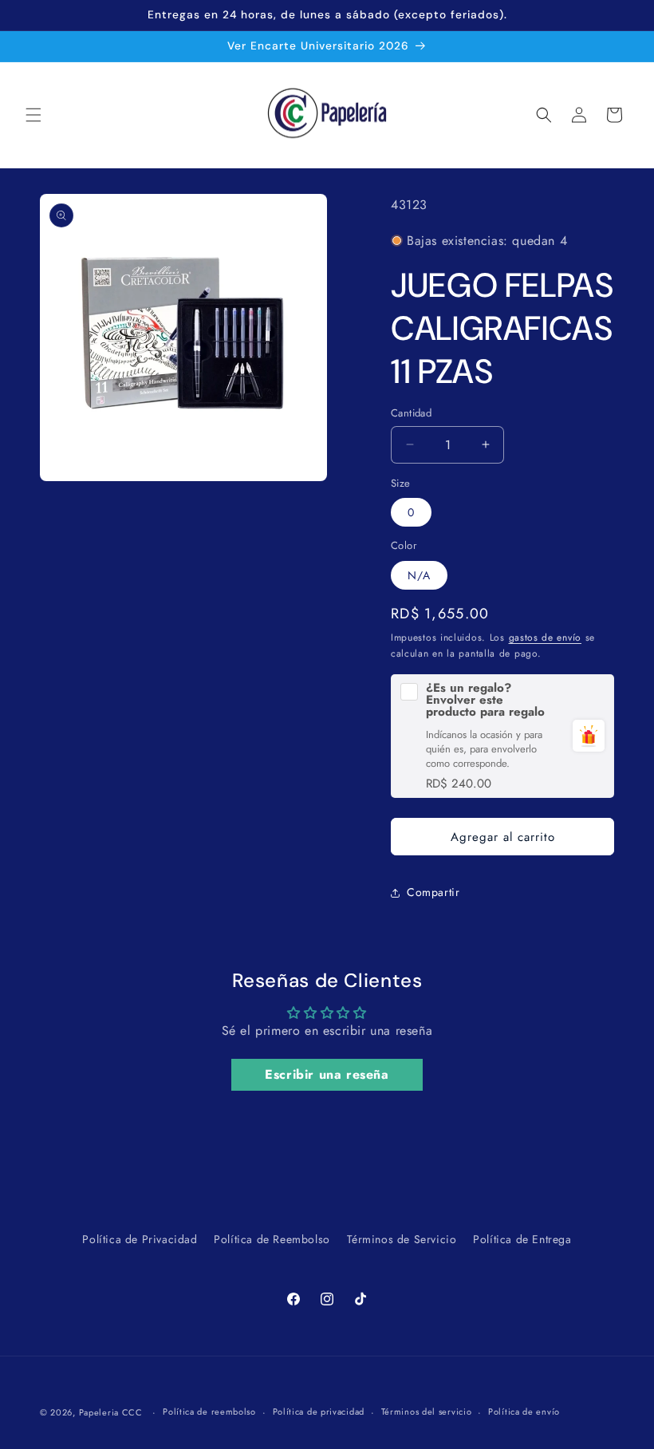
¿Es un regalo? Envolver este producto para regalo (485, 700)
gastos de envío (545, 637)
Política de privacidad (318, 1411)
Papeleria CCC (111, 1412)
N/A (419, 575)
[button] (33, 114)
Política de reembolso (209, 1411)
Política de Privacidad (139, 1239)
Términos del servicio (426, 1411)
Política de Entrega (522, 1239)
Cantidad (411, 412)
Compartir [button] (433, 892)
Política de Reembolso (272, 1239)
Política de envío (524, 1411)
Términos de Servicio (402, 1239)
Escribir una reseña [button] (326, 1074)
